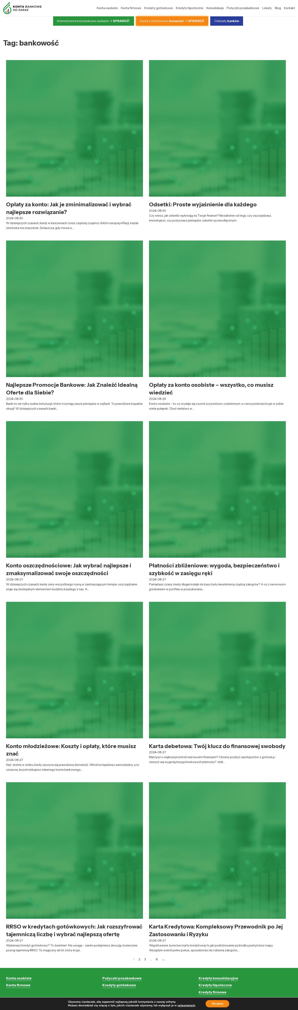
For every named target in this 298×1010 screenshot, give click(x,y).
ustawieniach (186, 1005)
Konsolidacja (215, 8)
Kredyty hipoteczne (189, 8)
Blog (278, 8)
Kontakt (289, 8)
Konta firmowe (131, 8)
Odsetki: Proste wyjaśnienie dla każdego (203, 204)
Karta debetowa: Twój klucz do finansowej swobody (217, 746)
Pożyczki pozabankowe (243, 8)
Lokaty (267, 8)
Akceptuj (217, 1004)
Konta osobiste (107, 8)
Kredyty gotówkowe (158, 8)
